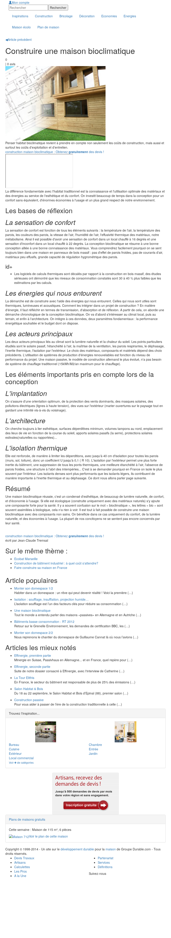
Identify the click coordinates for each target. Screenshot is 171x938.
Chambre (95, 744)
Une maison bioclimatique (32, 610)
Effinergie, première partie (32, 655)
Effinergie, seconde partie (32, 666)
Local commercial (21, 758)
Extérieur (15, 753)
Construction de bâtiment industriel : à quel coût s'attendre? (56, 563)
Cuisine (14, 749)
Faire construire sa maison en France (40, 567)
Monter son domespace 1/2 (33, 588)
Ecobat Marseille (26, 559)
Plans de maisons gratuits (27, 819)
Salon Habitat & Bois (28, 688)
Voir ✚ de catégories (21, 762)
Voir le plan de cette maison (48, 836)
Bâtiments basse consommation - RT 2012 (44, 621)
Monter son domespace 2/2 (33, 632)
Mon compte (20, 2)
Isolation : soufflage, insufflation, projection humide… (51, 599)
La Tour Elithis (24, 677)
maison (111, 849)
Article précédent (18, 39)
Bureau (14, 744)
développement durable (77, 849)
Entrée (93, 749)
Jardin (93, 753)
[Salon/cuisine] (125, 731)
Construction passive (29, 700)
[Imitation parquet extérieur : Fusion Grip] (46, 731)
